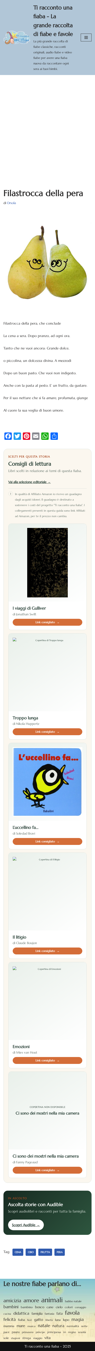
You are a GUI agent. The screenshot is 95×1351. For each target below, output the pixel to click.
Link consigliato (47, 622)
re (64, 1332)
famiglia (37, 1313)
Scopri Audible (26, 1225)
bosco (39, 1307)
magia (77, 1319)
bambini (10, 1306)
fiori (29, 1320)
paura (16, 1332)
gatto (38, 1319)
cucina (7, 1313)
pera (59, 1252)
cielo (59, 1307)
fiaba (21, 1320)
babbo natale (73, 1301)
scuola (82, 1332)
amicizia (12, 1300)
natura (58, 1325)
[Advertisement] (47, 124)
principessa (54, 1332)
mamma (8, 1326)
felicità (9, 1319)
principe (40, 1332)
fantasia (49, 1313)
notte (84, 1326)
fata (59, 1313)
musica (31, 1326)
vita (47, 1337)
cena (18, 1252)
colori (69, 1307)
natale (44, 1325)
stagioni (15, 1338)
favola (72, 1313)
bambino (27, 1307)
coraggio (80, 1307)
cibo (31, 1252)
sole (6, 1338)
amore (31, 1300)
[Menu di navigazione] (86, 37)
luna (58, 1320)
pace (6, 1332)
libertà (49, 1320)
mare (21, 1325)
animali (52, 1300)
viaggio (37, 1338)
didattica (21, 1313)
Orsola (11, 203)
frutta (45, 1252)
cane (50, 1307)
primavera (27, 1332)
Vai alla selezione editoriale (29, 482)
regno (72, 1332)
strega (26, 1338)
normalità (73, 1326)
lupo (66, 1320)
